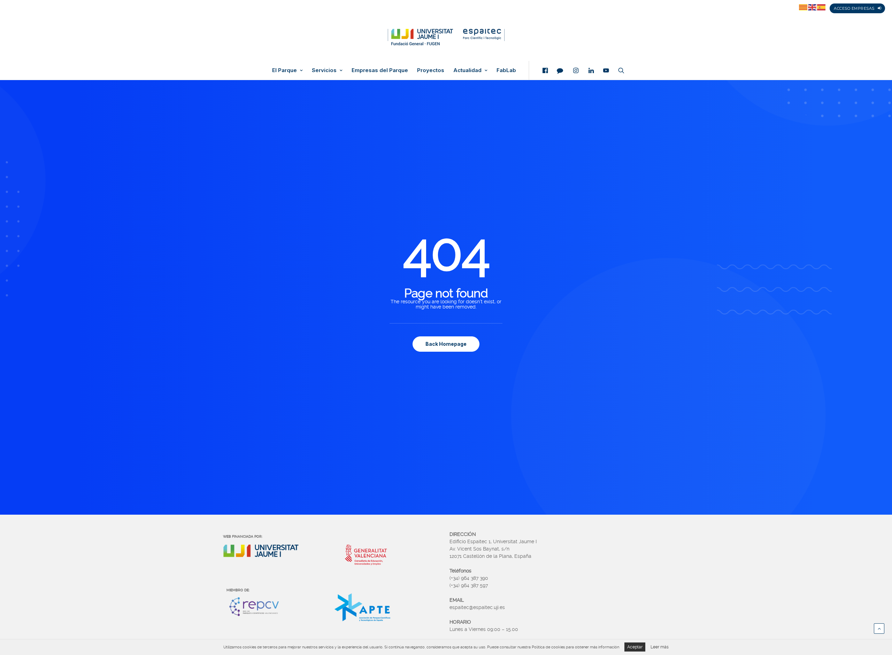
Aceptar (635, 647)
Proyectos (430, 70)
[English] (812, 7)
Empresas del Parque (380, 70)
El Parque (284, 70)
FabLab (506, 70)
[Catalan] (803, 7)
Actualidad (467, 70)
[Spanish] (821, 7)
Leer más (660, 647)
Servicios (324, 70)
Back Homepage (446, 344)
